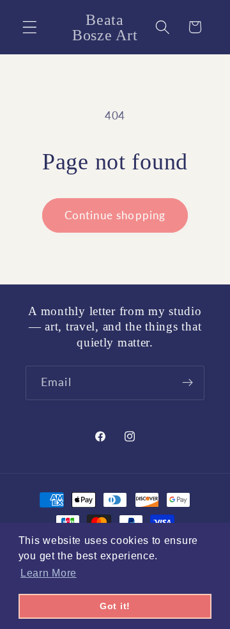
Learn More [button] (48, 573)
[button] (29, 27)
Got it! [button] (115, 606)
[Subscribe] (187, 383)
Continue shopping (115, 215)
